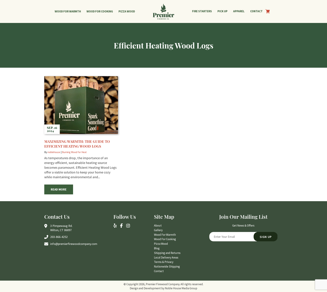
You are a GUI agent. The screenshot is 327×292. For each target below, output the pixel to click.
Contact (256, 11)
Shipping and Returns (167, 253)
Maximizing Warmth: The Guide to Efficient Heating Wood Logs (77, 143)
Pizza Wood (127, 11)
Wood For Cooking (100, 11)
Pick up (222, 11)
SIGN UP (266, 237)
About (158, 225)
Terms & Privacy (163, 262)
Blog (157, 248)
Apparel (239, 11)
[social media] (115, 226)
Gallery (158, 230)
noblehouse (54, 152)
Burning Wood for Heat (74, 152)
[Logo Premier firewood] (163, 11)
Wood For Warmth (68, 11)
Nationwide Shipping (167, 266)
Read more (59, 189)
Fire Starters (202, 11)
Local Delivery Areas (166, 257)
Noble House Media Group (181, 288)
